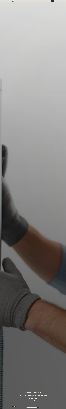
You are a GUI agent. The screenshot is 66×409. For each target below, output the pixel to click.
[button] (38, 1)
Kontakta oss (14, 406)
